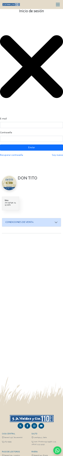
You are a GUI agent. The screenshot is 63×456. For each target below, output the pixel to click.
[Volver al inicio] (31, 418)
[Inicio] (11, 4)
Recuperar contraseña (11, 155)
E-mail (3, 118)
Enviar (31, 147)
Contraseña (6, 132)
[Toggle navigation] (58, 4)
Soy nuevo (57, 155)
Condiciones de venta (19, 222)
